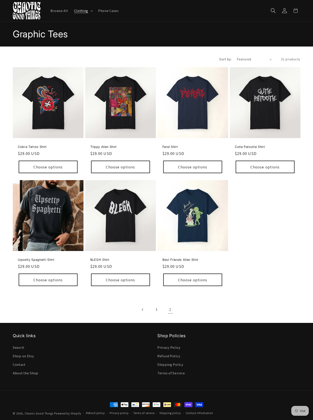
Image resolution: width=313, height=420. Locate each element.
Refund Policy (168, 356)
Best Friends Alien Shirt (180, 259)
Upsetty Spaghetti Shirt (36, 259)
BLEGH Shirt (99, 259)
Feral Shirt (170, 147)
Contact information (199, 413)
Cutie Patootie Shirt (250, 147)
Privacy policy (119, 413)
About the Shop (25, 373)
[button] (83, 10)
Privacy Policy (169, 347)
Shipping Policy (170, 364)
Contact (19, 364)
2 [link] (170, 309)
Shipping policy (170, 413)
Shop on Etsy (23, 356)
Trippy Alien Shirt (103, 147)
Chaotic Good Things (39, 413)
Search (18, 347)
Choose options (48, 167)
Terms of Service (171, 373)
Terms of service (143, 413)
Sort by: (225, 59)
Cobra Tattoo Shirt (32, 147)
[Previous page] (142, 309)
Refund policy (95, 413)
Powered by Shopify (67, 413)
